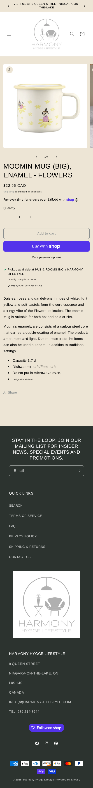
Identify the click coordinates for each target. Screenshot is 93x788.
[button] (9, 34)
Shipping (8, 191)
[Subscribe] (79, 470)
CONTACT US (20, 557)
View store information (25, 286)
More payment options (46, 257)
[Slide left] (37, 157)
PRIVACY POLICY (23, 536)
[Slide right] (56, 157)
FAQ (12, 526)
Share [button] (12, 392)
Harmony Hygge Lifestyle (39, 779)
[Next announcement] (85, 6)
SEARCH (16, 505)
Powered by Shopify (68, 779)
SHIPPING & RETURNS (27, 546)
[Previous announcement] (8, 6)
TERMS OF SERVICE (25, 516)
